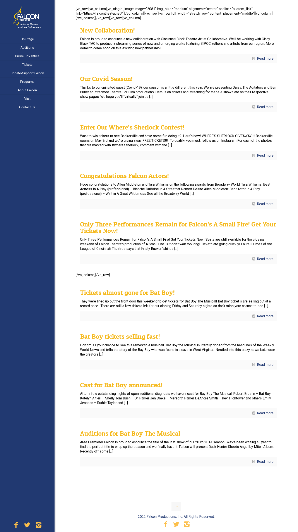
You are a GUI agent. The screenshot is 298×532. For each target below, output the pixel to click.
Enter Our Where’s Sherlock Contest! (132, 127)
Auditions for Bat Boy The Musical (130, 433)
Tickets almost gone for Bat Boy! (127, 292)
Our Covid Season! (106, 79)
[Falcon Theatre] (27, 17)
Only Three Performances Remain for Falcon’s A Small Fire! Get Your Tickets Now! (178, 227)
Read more (265, 58)
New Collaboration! (107, 30)
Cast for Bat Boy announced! (121, 385)
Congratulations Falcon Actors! (124, 176)
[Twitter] (27, 526)
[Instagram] (38, 526)
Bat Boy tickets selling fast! (120, 336)
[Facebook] (16, 526)
